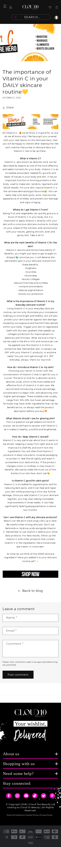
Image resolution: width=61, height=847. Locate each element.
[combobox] (31, 17)
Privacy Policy (46, 815)
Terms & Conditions (15, 815)
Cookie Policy (32, 815)
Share (10, 107)
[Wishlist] (50, 7)
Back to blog (32, 591)
